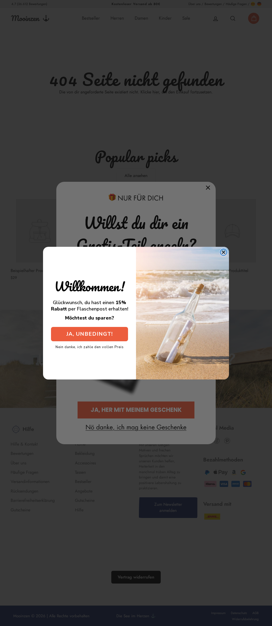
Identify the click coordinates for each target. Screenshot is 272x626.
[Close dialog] (223, 252)
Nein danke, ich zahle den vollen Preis (90, 347)
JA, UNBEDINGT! (89, 334)
